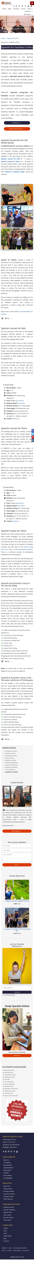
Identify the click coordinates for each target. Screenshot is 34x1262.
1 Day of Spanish (10, 769)
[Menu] (32, 3)
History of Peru (7, 1189)
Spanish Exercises (8, 1207)
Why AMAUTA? (7, 1165)
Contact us (27, 11)
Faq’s (4, 1238)
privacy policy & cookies (20, 1248)
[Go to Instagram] (6, 1151)
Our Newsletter (7, 1178)
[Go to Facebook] (14, 1151)
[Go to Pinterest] (8, 1151)
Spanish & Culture (10, 760)
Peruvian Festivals (8, 1191)
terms (10, 1248)
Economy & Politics (9, 1194)
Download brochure (16, 129)
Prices (29, 9)
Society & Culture (8, 1196)
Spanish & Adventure (11, 762)
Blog (9, 9)
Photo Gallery (7, 1175)
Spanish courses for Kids (10, 159)
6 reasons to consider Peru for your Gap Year (17, 930)
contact (5, 1228)
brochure (6, 1241)
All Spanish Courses (11, 751)
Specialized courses (11, 756)
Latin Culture (7, 1215)
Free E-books (7, 1220)
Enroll (23, 9)
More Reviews (16, 831)
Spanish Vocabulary (9, 1210)
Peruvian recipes (8, 1217)
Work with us (7, 1170)
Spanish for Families (11, 772)
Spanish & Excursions (11, 765)
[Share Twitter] (33, 434)
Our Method (7, 1162)
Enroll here (21, 403)
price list (21, 401)
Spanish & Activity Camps (14, 172)
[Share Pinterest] (33, 437)
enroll (5, 1231)
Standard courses (10, 753)
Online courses (9, 758)
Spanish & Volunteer (11, 767)
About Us (6, 1160)
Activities (6, 1173)
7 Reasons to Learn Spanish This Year (17, 901)
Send (16, 865)
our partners (25, 1250)
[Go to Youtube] (17, 1151)
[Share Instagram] (33, 440)
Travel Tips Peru (8, 1199)
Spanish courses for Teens (10, 161)
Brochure (16, 9)
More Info (17, 1055)
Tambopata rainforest (25, 549)
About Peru (6, 1186)
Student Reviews (8, 1168)
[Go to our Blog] (11, 1151)
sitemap (4, 1248)
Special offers (7, 1236)
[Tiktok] (3, 1152)
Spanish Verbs (7, 1212)
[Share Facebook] (33, 430)
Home (4, 9)
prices (3, 1250)
